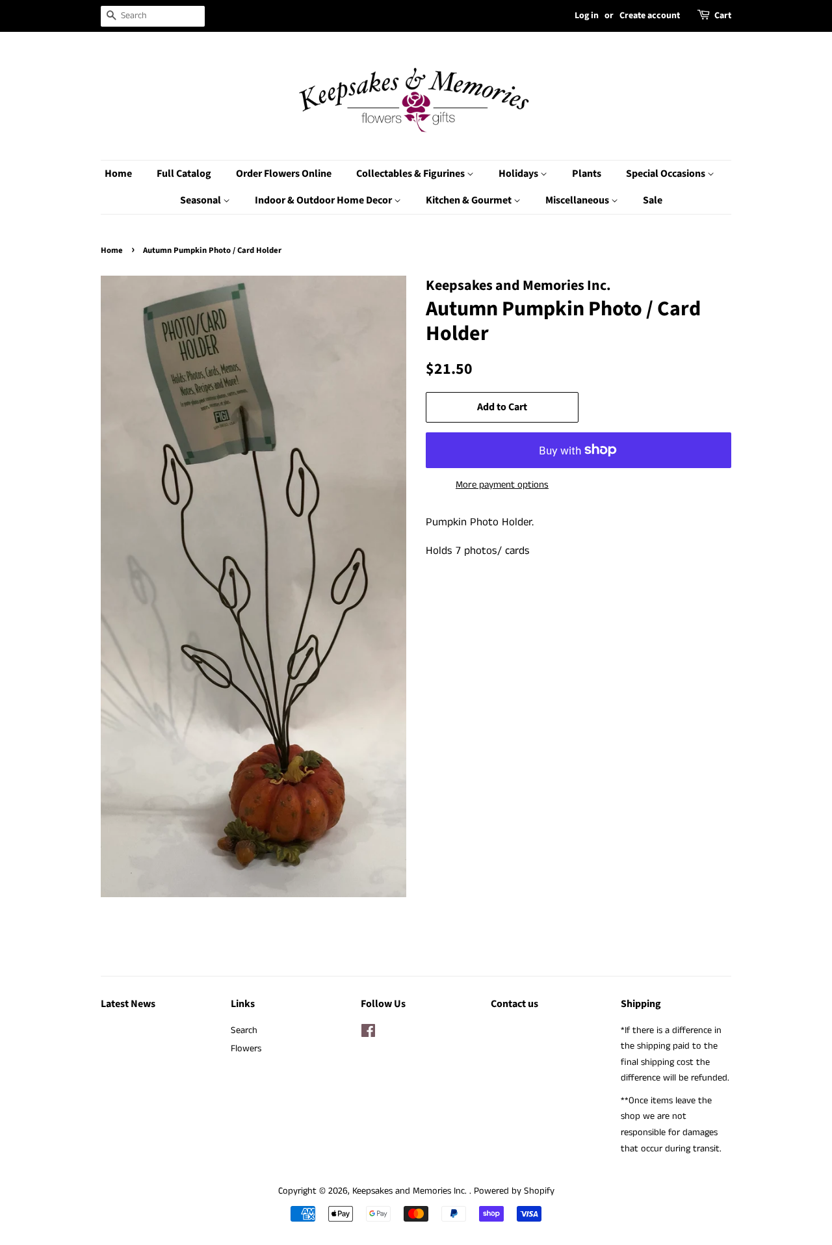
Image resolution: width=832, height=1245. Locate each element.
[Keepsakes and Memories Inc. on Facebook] (368, 1033)
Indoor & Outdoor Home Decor (324, 200)
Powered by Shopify (514, 1191)
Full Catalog (184, 173)
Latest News (128, 1004)
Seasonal (201, 200)
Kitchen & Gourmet (470, 200)
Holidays (519, 173)
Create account (649, 15)
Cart (722, 15)
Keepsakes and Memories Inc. (410, 1191)
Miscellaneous (578, 200)
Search (244, 1030)
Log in (587, 15)
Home (118, 173)
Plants (586, 173)
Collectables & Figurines (411, 173)
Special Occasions (666, 173)
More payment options (502, 484)
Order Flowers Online (284, 173)
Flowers (246, 1048)
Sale (652, 200)
